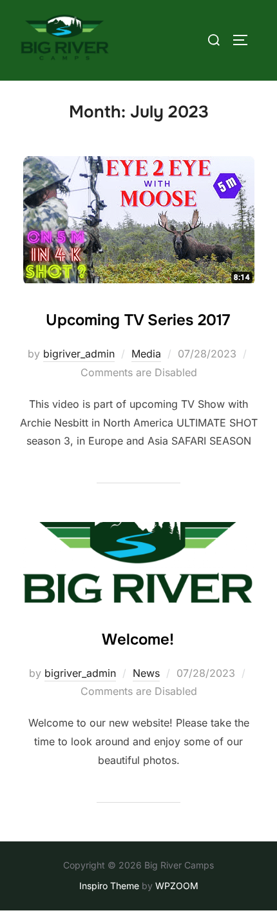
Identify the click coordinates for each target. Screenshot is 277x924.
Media (146, 353)
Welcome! (138, 639)
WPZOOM (176, 885)
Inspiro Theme (109, 885)
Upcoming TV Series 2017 (138, 320)
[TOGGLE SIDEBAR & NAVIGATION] (245, 40)
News (146, 673)
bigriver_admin (79, 353)
